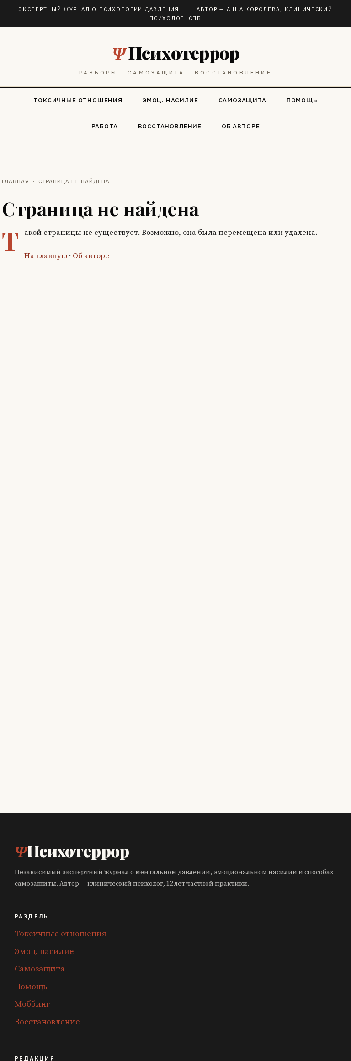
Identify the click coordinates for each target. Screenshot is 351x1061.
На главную (45, 256)
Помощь (302, 100)
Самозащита (242, 100)
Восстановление (170, 126)
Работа (104, 126)
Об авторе (241, 126)
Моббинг (32, 1004)
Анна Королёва (253, 8)
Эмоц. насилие (170, 100)
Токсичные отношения (77, 100)
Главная (15, 181)
